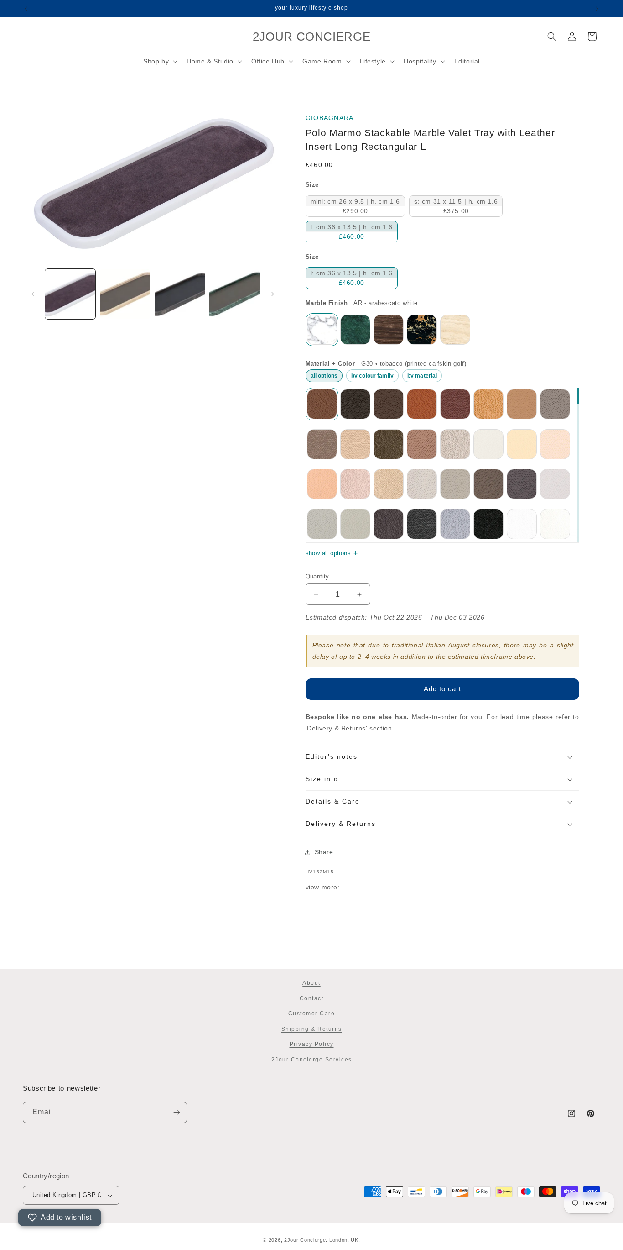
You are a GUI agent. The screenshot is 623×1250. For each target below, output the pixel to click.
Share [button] (324, 852)
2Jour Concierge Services (311, 1059)
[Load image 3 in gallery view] (180, 294)
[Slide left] (33, 294)
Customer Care (311, 1013)
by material (422, 376)
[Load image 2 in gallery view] (125, 294)
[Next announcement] (597, 8)
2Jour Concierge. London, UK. (322, 1240)
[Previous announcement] (26, 8)
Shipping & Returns (311, 1028)
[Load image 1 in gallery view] (70, 294)
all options (324, 376)
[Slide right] (273, 294)
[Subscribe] (176, 1112)
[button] (159, 61)
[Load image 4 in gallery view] (234, 294)
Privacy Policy (312, 1044)
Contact (312, 998)
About (311, 983)
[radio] (355, 206)
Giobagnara (330, 117)
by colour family (372, 376)
